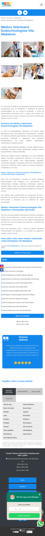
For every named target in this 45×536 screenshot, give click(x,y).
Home (22, 480)
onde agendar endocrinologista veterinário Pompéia (18, 295)
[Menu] (41, 4)
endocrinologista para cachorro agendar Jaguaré (17, 275)
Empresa (23, 486)
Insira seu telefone (24, 505)
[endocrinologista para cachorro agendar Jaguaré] (11, 71)
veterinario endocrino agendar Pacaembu (15, 298)
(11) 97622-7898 (23, 324)
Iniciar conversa (24, 515)
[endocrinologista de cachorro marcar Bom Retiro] (11, 93)
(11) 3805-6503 (13, 246)
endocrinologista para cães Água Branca (15, 306)
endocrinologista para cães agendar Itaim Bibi (16, 310)
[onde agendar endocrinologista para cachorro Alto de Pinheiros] (11, 49)
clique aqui (23, 246)
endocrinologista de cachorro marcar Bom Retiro (17, 283)
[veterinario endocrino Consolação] (33, 49)
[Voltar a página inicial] (7, 4)
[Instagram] (1, 266)
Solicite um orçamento (22, 253)
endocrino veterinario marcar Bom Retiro (14, 287)
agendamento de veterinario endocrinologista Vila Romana (20, 279)
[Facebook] (1, 270)
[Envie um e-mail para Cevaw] (25, 12)
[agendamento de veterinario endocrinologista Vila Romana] (33, 71)
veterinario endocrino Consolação (12, 271)
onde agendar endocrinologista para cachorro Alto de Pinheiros (22, 267)
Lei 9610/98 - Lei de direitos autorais (13, 446)
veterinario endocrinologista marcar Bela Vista (16, 291)
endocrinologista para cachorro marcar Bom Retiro (18, 302)
